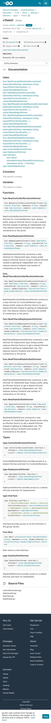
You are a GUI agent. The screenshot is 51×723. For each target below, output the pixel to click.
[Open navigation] (45, 3)
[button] (4, 42)
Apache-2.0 (36, 28)
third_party (7, 13)
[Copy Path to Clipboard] (29, 15)
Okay (45, 716)
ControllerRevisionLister (35, 453)
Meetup (6, 689)
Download (34, 646)
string (34, 205)
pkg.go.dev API (9, 657)
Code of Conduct (36, 665)
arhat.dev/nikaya (27, 10)
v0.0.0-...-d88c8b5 (14, 25)
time (11, 208)
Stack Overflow (36, 633)
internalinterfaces (36, 289)
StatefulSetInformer (31, 515)
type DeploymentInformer (14, 152)
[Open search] (40, 3)
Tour (32, 629)
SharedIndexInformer (19, 210)
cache (34, 208)
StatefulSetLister (32, 565)
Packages (7, 641)
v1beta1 (24, 15)
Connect (7, 669)
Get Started (36, 620)
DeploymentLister (31, 479)
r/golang (6, 685)
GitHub (5, 678)
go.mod (12, 42)
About (33, 641)
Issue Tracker (35, 653)
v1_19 (17, 13)
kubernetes (41, 241)
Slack (5, 682)
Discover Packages (10, 10)
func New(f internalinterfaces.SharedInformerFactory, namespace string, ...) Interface (25, 160)
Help (32, 636)
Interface (16, 205)
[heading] (10, 3)
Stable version (31, 46)
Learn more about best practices (15, 50)
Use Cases (7, 625)
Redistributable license (35, 42)
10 (7, 32)
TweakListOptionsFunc (29, 542)
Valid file (12, 42)
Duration (17, 208)
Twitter (5, 674)
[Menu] (25, 63)
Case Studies (8, 629)
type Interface (9, 155)
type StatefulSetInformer (14, 166)
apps (15, 15)
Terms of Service (25, 705)
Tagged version (11, 46)
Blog (32, 649)
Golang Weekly (8, 693)
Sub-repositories (9, 649)
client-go (33, 13)
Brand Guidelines (36, 661)
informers (6, 15)
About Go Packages (10, 653)
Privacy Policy (26, 709)
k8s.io (24, 13)
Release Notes (35, 657)
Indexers (41, 208)
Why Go (7, 620)
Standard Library (9, 646)
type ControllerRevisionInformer (17, 149)
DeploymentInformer (29, 510)
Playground (34, 625)
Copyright (26, 702)
